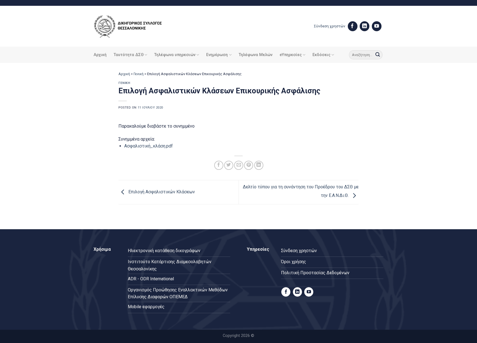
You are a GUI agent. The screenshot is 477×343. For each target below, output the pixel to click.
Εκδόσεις (321, 54)
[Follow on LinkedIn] (364, 26)
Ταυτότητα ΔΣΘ (129, 54)
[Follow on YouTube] (376, 26)
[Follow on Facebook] (352, 26)
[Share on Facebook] (218, 165)
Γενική (139, 74)
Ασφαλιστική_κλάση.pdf (148, 146)
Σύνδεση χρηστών (329, 26)
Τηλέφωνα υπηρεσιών (174, 54)
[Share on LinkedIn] (258, 165)
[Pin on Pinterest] (248, 165)
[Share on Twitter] (228, 165)
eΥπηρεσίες (291, 54)
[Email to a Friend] (238, 165)
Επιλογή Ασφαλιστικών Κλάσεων (161, 191)
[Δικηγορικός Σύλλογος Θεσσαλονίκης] (135, 26)
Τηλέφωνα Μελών (255, 54)
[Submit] (377, 55)
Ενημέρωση (217, 54)
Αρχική (100, 54)
